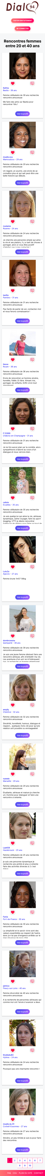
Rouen (6, 366)
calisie (6, 502)
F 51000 (6, 433)
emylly (6, 709)
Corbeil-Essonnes (11, 1126)
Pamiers (6, 297)
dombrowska (9, 640)
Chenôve (7, 712)
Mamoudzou (8, 159)
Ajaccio (6, 574)
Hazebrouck (8, 850)
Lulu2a (6, 571)
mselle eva (8, 157)
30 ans (22, 919)
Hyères (6, 1057)
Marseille (7, 781)
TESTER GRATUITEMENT (22, 20)
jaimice (6, 986)
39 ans (14, 90)
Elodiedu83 (8, 1055)
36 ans (14, 366)
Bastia (6, 90)
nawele (6, 778)
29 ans (19, 159)
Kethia (6, 88)
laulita (6, 295)
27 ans (15, 574)
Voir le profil (22, 114)
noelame (7, 226)
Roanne (6, 228)
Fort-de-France (10, 919)
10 (30, 1165)
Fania (5, 917)
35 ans (15, 505)
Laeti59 (6, 847)
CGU (15, 1173)
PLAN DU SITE (25, 1173)
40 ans (22, 988)
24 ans (15, 228)
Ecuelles (6, 505)
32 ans (16, 712)
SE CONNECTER (23, 28)
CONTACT (38, 1173)
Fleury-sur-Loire (10, 988)
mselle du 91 (8, 1124)
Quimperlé (7, 643)
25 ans (19, 850)
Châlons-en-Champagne (14, 435)
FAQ (9, 1173)
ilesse (5, 364)
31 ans (15, 297)
